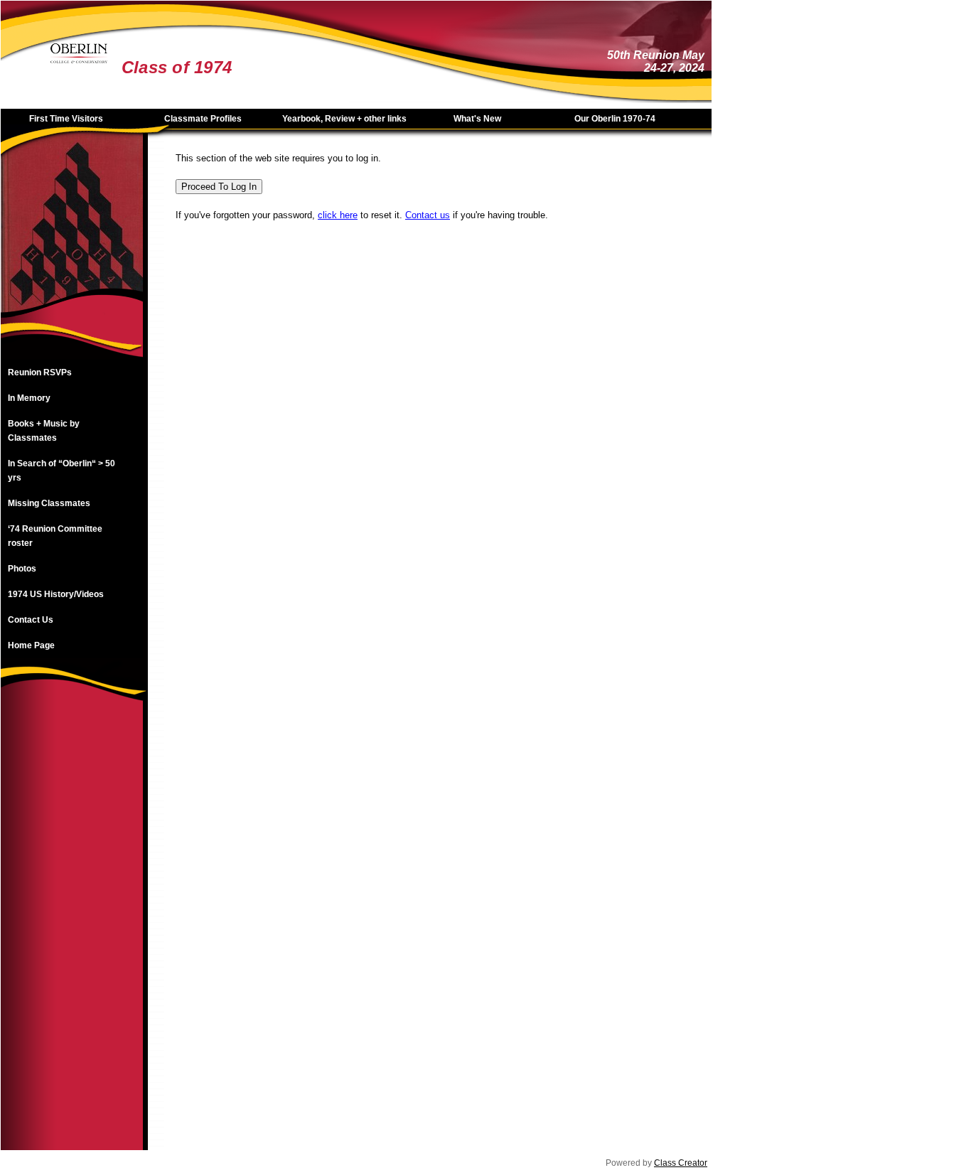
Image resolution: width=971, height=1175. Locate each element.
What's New (477, 119)
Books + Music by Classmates (44, 431)
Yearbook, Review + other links (344, 119)
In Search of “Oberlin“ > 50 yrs (61, 470)
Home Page (31, 645)
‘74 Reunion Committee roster (55, 536)
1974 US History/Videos (56, 594)
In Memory (29, 398)
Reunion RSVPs (40, 372)
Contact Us (30, 620)
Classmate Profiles (203, 119)
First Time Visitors (66, 119)
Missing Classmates (49, 503)
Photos (22, 569)
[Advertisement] (72, 937)
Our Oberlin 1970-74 (614, 119)
